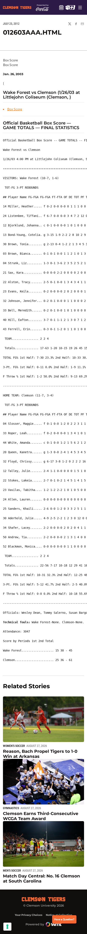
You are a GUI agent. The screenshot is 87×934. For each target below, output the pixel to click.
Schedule (61, 7)
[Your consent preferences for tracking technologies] (7, 927)
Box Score (14, 109)
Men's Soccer (12, 870)
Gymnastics (11, 808)
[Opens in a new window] (70, 7)
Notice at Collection (59, 914)
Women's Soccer (14, 745)
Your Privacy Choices (28, 914)
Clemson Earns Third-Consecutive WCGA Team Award (40, 816)
